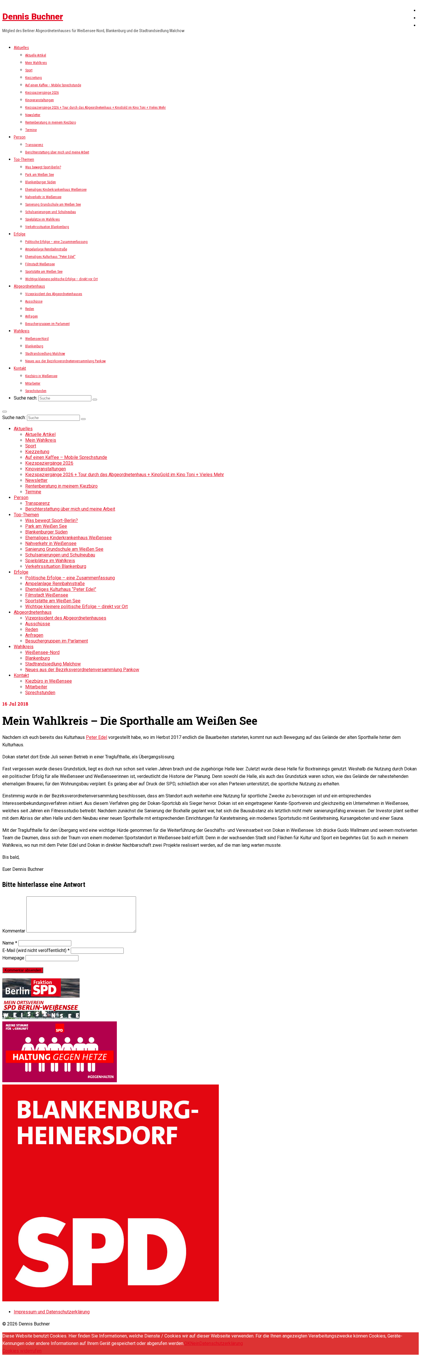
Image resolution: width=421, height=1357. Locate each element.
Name (9, 943)
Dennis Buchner (32, 16)
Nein (194, 1343)
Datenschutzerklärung (221, 1343)
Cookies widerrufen (22, 1351)
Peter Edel (96, 737)
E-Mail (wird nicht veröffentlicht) (36, 950)
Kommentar (13, 931)
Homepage (13, 958)
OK (187, 1343)
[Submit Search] (95, 399)
